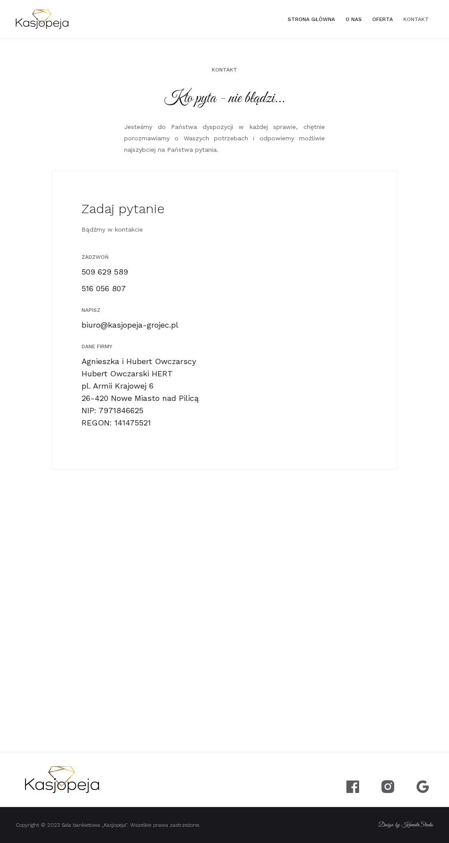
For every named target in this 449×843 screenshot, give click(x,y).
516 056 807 (104, 288)
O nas (354, 19)
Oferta (382, 19)
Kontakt (416, 19)
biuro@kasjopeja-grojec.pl (130, 324)
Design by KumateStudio (405, 825)
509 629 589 (105, 271)
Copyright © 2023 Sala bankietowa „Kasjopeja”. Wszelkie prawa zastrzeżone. (108, 825)
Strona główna (311, 19)
